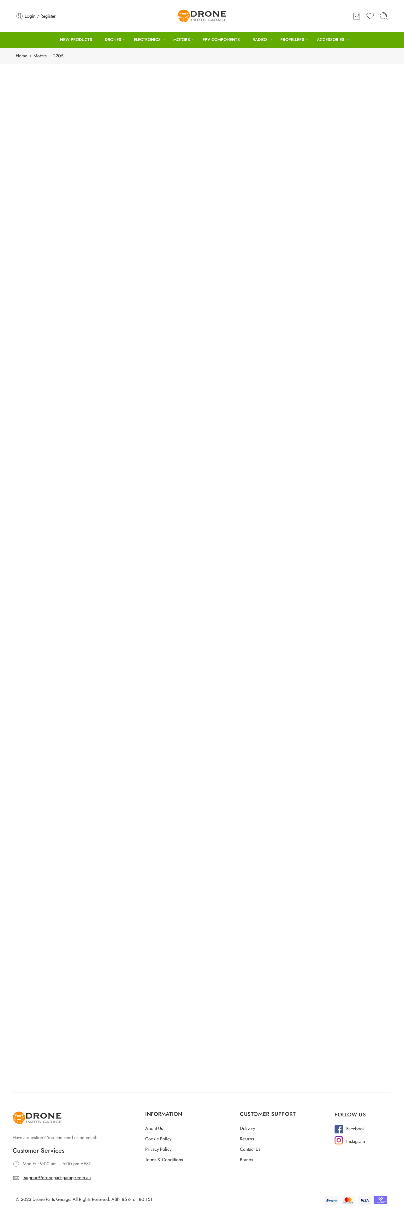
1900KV (36, 634)
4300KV (36, 937)
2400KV (36, 710)
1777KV (36, 574)
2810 (33, 394)
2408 (33, 348)
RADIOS (260, 40)
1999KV (36, 680)
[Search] (383, 16)
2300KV (36, 695)
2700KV (36, 801)
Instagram (355, 1120)
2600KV (36, 770)
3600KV (36, 861)
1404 (33, 167)
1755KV (36, 559)
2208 (33, 303)
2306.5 (35, 333)
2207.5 (35, 288)
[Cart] (356, 16)
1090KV (36, 468)
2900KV (36, 831)
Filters (27, 76)
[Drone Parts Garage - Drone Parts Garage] (201, 15)
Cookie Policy (158, 1118)
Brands (246, 1138)
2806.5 (35, 379)
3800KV (36, 891)
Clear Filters (308, 96)
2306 (33, 318)
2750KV (36, 816)
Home (21, 55)
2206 (33, 258)
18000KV (37, 997)
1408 (33, 182)
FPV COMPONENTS (221, 40)
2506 (33, 363)
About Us (154, 1107)
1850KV (36, 604)
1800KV (36, 589)
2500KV (36, 740)
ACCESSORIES (330, 40)
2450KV (36, 725)
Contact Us (250, 1128)
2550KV (36, 755)
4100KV (36, 906)
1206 (33, 152)
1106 (33, 121)
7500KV (36, 982)
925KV (35, 438)
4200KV (36, 922)
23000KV (38, 1027)
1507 (161, 96)
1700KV (36, 528)
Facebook (355, 1107)
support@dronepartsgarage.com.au (57, 1156)
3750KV (36, 876)
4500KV (259, 96)
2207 (33, 273)
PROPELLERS (292, 40)
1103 (33, 106)
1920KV (36, 649)
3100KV (36, 846)
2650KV (36, 785)
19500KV (37, 1012)
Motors (40, 55)
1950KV (229, 96)
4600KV (36, 967)
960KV (35, 453)
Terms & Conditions (164, 1138)
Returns (247, 1118)
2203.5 (35, 242)
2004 (33, 227)
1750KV (36, 543)
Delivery (247, 1107)
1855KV (36, 619)
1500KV (36, 513)
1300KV (36, 498)
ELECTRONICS (147, 40)
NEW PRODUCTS (76, 40)
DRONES (113, 40)
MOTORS (181, 40)
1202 (33, 137)
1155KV (36, 483)
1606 (33, 212)
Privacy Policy (158, 1128)
